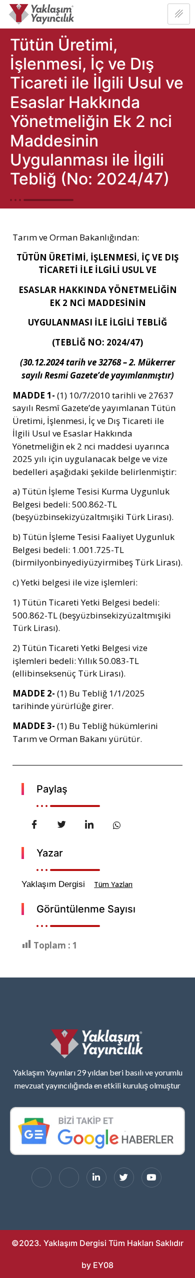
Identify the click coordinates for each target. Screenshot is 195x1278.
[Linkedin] (96, 1178)
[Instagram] (69, 1178)
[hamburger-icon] (179, 14)
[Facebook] (42, 1178)
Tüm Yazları (113, 884)
